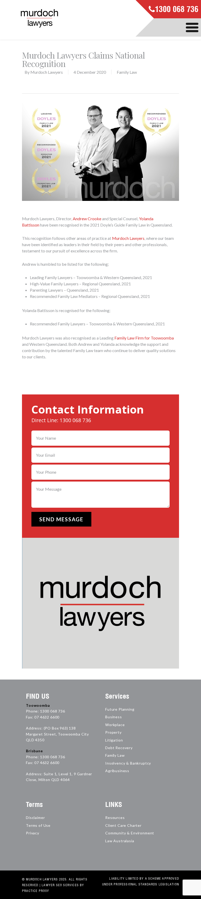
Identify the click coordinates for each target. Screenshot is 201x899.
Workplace (115, 724)
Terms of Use (38, 825)
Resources (115, 817)
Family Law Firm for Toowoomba (144, 337)
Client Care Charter (123, 825)
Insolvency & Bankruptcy (128, 763)
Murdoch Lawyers (46, 72)
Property (113, 732)
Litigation (114, 740)
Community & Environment (129, 833)
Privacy (32, 833)
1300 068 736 (176, 10)
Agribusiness (117, 770)
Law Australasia (119, 841)
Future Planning (120, 709)
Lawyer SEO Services (60, 885)
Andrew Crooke (87, 218)
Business (113, 717)
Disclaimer (35, 817)
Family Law (127, 72)
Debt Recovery (119, 747)
